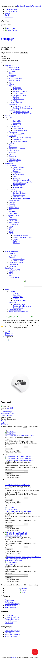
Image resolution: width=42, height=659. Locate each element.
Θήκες (11, 73)
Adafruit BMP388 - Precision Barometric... (19, 511)
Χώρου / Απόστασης (19, 184)
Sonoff (11, 273)
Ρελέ (10, 145)
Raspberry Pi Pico (15, 110)
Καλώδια (12, 204)
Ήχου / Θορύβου (18, 174)
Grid (11, 408)
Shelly (11, 272)
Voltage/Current (18, 187)
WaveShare (4, 424)
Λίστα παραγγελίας (11, 11)
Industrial (8, 115)
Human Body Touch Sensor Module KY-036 (19, 460)
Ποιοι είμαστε (9, 600)
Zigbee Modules (14, 200)
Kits (10, 209)
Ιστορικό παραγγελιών (12, 631)
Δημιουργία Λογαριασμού (32, 6)
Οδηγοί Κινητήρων (19, 300)
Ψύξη (15, 101)
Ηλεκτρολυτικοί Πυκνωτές (22, 137)
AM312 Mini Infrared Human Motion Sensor (19, 435)
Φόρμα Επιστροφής (11, 636)
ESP (10, 228)
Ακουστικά (12, 266)
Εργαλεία (12, 189)
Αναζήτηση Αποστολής (12, 634)
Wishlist (7, 13)
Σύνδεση (8, 632)
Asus (10, 217)
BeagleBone (13, 221)
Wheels (15, 298)
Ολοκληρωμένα (14, 150)
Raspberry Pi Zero (15, 104)
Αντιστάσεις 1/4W (19, 134)
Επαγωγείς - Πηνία (15, 160)
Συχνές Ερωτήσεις (11, 621)
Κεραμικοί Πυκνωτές (20, 141)
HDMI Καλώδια (18, 99)
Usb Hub (16, 97)
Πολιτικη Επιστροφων (12, 619)
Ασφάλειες (12, 152)
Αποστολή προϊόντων (12, 617)
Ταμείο (7, 15)
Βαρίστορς (12, 156)
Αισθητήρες (13, 165)
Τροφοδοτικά (17, 89)
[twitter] (23, 590)
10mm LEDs (17, 125)
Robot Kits (16, 295)
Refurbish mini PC (19, 261)
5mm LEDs (17, 123)
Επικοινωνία (9, 623)
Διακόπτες (12, 202)
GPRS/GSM (13, 213)
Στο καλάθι (9, 449)
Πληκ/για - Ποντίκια (19, 95)
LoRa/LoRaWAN (14, 270)
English (14, 30)
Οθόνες (11, 77)
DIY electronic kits (15, 310)
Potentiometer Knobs (20, 130)
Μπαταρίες (12, 206)
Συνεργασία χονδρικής (12, 604)
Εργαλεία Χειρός (18, 197)
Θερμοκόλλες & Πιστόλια (21, 198)
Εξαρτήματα (9, 163)
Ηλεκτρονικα (9, 117)
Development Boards (12, 215)
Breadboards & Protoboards (22, 306)
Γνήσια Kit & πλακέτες (20, 235)
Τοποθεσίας (17, 178)
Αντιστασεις (13, 132)
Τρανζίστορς (13, 147)
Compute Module (14, 69)
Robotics (12, 291)
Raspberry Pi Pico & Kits (21, 112)
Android (11, 230)
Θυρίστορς (12, 158)
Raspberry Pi (9, 65)
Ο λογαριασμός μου (11, 9)
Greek (12, 28)
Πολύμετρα (17, 191)
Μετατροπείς (17, 88)
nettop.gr (13, 657)
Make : (7, 289)
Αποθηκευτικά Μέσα (20, 91)
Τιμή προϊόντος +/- (7, 412)
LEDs (11, 119)
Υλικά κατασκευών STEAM (18, 311)
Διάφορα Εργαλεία (19, 195)
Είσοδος (20, 6)
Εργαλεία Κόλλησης (19, 193)
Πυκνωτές (12, 136)
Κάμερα (11, 84)
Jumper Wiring (18, 308)
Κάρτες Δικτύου (18, 93)
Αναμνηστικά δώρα (15, 102)
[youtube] (23, 592)
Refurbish (12, 257)
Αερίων (15, 171)
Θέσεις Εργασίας (10, 607)
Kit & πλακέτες (14, 67)
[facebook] (23, 588)
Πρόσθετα (12, 75)
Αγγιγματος (16, 169)
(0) (6, 56)
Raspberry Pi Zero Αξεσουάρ (22, 108)
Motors (15, 293)
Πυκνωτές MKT (18, 139)
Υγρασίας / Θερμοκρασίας (21, 180)
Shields (15, 239)
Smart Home (9, 268)
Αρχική (7, 331)
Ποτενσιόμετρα (14, 126)
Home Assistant (14, 277)
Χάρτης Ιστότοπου (11, 605)
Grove (11, 226)
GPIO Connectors (19, 304)
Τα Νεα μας (9, 602)
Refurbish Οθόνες (19, 259)
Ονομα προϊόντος (6, 415)
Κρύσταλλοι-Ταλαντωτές (17, 149)
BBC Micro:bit (14, 222)
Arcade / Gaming (14, 80)
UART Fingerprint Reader (13, 536)
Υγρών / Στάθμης (18, 167)
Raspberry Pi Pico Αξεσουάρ (22, 113)
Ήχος (10, 82)
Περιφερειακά (13, 264)
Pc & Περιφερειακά (11, 251)
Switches (16, 255)
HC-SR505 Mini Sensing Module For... (17, 485)
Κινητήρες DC (18, 297)
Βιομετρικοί (17, 173)
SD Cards (12, 71)
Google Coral (13, 224)
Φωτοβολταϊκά (14, 208)
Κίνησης (16, 176)
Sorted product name (7, 413)
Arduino (11, 233)
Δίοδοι (11, 154)
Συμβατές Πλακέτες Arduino (22, 237)
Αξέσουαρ (12, 86)
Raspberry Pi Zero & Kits (21, 106)
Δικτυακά (12, 253)
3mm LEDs (17, 121)
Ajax (10, 275)
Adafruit (3, 421)
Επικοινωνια (9, 17)
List (8, 408)
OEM (2, 423)
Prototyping (13, 302)
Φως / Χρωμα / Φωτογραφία (22, 182)
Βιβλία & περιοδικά (15, 78)
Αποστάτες (12, 211)
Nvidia (11, 232)
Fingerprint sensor (11, 564)
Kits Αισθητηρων (18, 185)
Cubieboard (13, 219)
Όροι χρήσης (9, 615)
